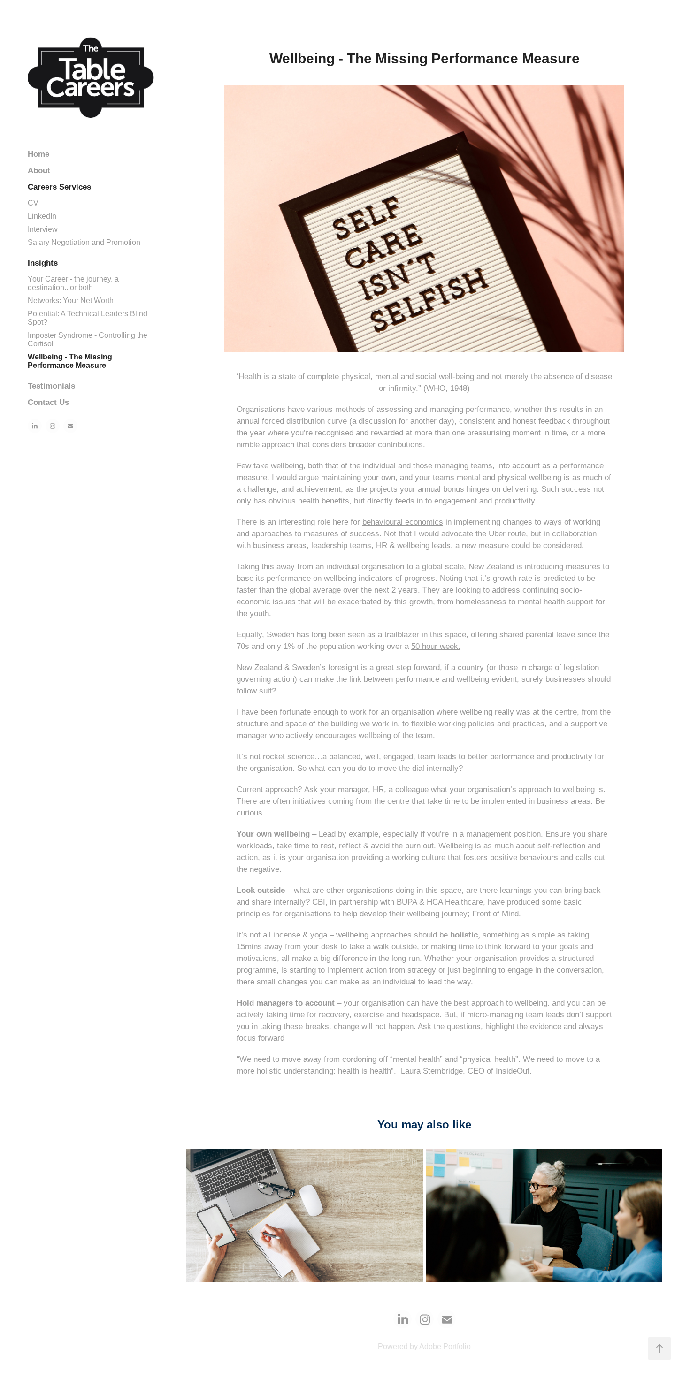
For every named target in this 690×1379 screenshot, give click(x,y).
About (39, 170)
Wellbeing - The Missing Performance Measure (70, 361)
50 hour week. (435, 646)
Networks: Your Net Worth (71, 301)
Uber (497, 533)
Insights (43, 263)
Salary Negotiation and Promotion (84, 242)
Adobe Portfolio (445, 1346)
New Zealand (491, 566)
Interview (43, 229)
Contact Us (48, 402)
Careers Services (59, 187)
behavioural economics (402, 522)
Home (38, 154)
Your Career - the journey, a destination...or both (73, 283)
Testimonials (51, 385)
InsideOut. (514, 1071)
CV (33, 203)
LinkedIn (42, 216)
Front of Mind (495, 913)
